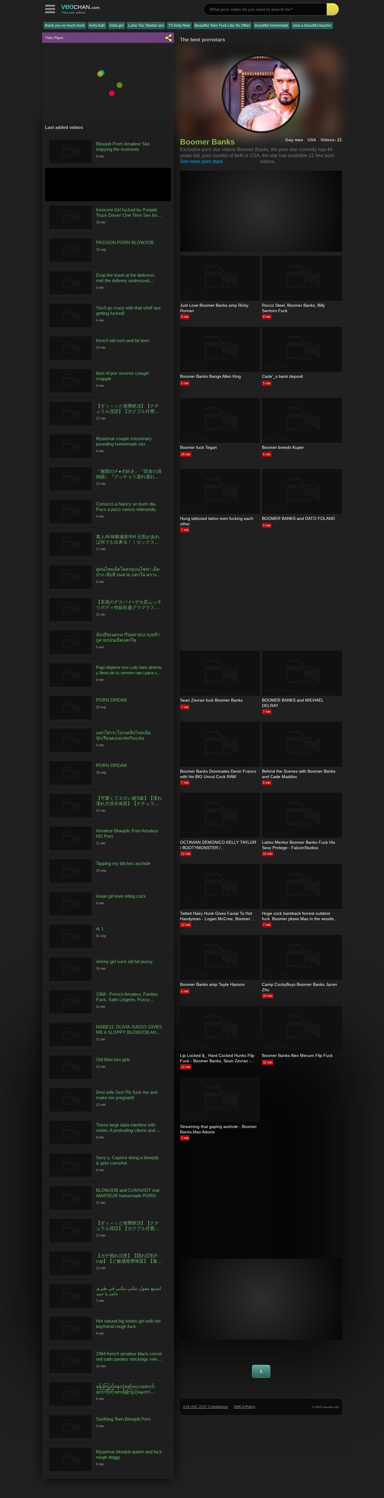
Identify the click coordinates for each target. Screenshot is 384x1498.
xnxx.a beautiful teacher (312, 25)
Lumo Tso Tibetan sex (146, 25)
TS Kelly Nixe (179, 25)
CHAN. (80, 6)
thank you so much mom (65, 25)
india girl (117, 25)
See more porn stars (201, 161)
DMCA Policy (244, 1407)
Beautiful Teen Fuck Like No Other (222, 25)
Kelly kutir (97, 25)
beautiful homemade (271, 25)
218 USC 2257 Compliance (205, 1407)
